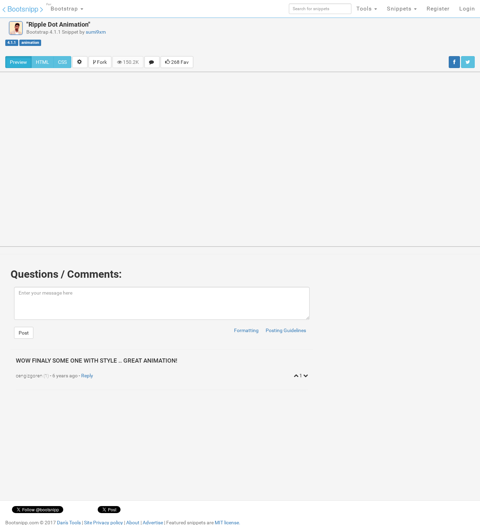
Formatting (246, 330)
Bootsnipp (22, 9)
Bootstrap (63, 7)
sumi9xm (96, 32)
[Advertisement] (293, 37)
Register (438, 8)
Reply (87, 375)
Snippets (400, 8)
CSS (62, 62)
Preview (18, 62)
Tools (365, 8)
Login (467, 8)
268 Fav (179, 62)
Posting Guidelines (286, 330)
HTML (42, 62)
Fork (101, 62)
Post (24, 333)
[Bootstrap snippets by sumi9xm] (15, 28)
